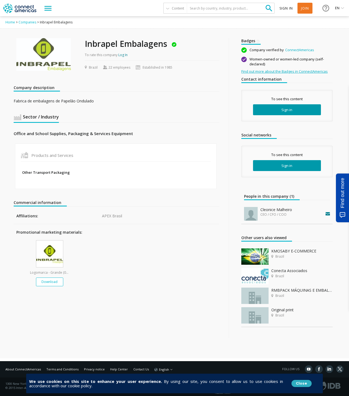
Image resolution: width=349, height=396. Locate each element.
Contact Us (141, 369)
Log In (123, 55)
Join (305, 8)
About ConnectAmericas (23, 369)
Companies (27, 22)
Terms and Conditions (62, 369)
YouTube (308, 369)
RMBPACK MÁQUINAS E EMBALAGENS (302, 290)
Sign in (286, 109)
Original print (282, 309)
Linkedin (329, 369)
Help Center (119, 369)
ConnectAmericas (299, 49)
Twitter (340, 369)
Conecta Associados (289, 270)
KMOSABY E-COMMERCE (293, 251)
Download (49, 281)
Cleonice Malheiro (276, 209)
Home (10, 22)
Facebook (319, 369)
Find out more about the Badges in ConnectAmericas (284, 71)
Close (301, 383)
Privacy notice (94, 369)
